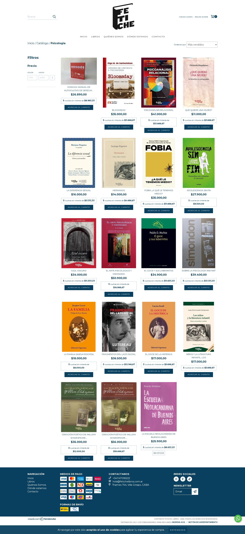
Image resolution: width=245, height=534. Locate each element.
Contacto (158, 36)
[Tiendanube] (42, 520)
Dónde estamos (137, 36)
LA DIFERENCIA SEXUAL (79, 190)
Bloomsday (119, 110)
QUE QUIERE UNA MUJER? (198, 110)
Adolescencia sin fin (199, 190)
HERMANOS (119, 190)
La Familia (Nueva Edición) (79, 354)
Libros (95, 36)
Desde (31, 72)
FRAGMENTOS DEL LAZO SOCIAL (119, 354)
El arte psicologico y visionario (119, 272)
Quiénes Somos (113, 36)
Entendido (178, 530)
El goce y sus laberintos (158, 270)
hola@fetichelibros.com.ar (128, 481)
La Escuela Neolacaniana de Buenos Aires (159, 435)
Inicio (83, 36)
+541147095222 (121, 478)
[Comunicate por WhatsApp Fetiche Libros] (238, 518)
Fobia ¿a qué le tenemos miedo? (158, 192)
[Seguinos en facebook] (182, 479)
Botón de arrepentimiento (203, 522)
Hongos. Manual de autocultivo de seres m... (78, 89)
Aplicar (52, 77)
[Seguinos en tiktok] (189, 479)
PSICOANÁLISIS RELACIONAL (159, 110)
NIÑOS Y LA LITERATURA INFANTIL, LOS (198, 356)
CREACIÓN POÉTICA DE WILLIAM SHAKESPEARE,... (119, 436)
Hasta (41, 72)
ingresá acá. (178, 522)
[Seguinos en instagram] (176, 479)
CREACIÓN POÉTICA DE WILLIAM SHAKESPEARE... (79, 436)
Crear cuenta (185, 17)
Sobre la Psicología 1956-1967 (199, 270)
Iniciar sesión (201, 17)
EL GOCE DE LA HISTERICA (158, 354)
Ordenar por (180, 44)
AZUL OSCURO (78, 270)
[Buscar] (54, 17)
